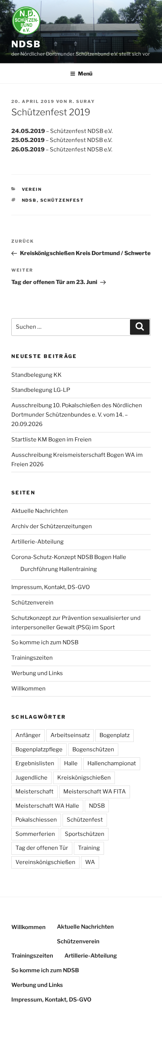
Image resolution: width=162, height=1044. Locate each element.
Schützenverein (32, 602)
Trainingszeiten (32, 657)
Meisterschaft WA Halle (47, 805)
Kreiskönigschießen (84, 777)
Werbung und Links (37, 673)
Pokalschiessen (36, 819)
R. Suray (82, 101)
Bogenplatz (114, 735)
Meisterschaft (34, 791)
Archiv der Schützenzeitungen (51, 526)
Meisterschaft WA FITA (94, 791)
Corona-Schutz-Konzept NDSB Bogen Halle (68, 557)
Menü (85, 73)
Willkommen (28, 688)
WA (90, 862)
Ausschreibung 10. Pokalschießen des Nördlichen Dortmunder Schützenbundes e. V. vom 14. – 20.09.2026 (76, 415)
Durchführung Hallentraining (58, 569)
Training (89, 848)
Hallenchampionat (111, 763)
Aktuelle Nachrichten (39, 511)
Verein (32, 189)
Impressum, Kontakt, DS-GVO (50, 587)
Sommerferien (35, 834)
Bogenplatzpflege (39, 749)
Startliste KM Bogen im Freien (51, 439)
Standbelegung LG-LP (40, 390)
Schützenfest (62, 200)
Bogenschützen (93, 749)
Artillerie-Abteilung (37, 541)
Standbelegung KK (36, 375)
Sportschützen (84, 834)
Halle (71, 763)
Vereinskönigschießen (45, 862)
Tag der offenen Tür (41, 848)
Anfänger (28, 735)
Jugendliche (31, 777)
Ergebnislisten (34, 763)
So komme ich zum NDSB (44, 642)
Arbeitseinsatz (70, 735)
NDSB (26, 44)
